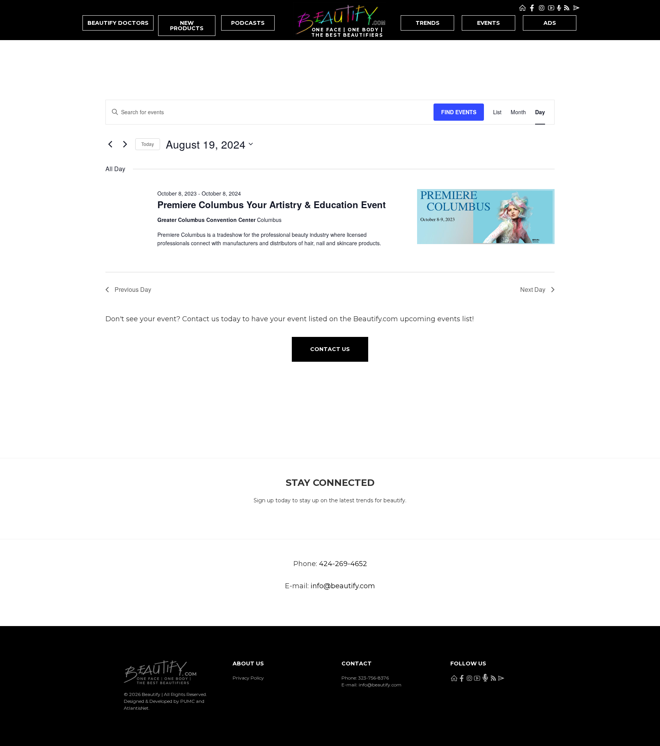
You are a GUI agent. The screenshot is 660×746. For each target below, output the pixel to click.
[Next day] (124, 144)
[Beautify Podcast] (559, 8)
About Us (248, 663)
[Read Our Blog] (567, 8)
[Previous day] (110, 144)
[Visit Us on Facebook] (532, 8)
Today (147, 144)
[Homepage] (522, 8)
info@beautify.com (343, 586)
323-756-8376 (373, 678)
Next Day (532, 289)
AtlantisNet (136, 708)
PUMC (187, 701)
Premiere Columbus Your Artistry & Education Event (271, 204)
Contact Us (330, 349)
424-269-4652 (343, 564)
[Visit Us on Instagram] (541, 8)
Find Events (458, 112)
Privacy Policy (248, 678)
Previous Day (133, 289)
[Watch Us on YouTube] (551, 8)
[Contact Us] (576, 8)
